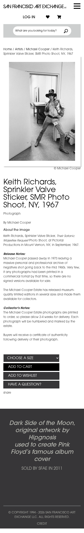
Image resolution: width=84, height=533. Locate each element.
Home (7, 49)
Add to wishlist (22, 376)
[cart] (59, 17)
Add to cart (20, 367)
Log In (29, 17)
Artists (19, 49)
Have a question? (24, 384)
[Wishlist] (48, 17)
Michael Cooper (38, 49)
